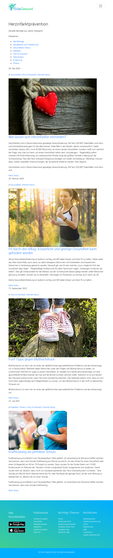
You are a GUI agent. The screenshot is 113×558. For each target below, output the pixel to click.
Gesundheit (16, 74)
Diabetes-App (63, 529)
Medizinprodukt (89, 518)
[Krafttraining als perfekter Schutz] (38, 430)
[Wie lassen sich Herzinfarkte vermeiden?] (53, 106)
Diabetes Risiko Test (66, 526)
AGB (85, 529)
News (60, 518)
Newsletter (38, 521)
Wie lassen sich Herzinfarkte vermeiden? (37, 137)
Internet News (43, 74)
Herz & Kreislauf (20, 53)
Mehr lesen (14, 175)
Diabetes (17, 50)
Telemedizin (18, 57)
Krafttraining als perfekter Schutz (32, 452)
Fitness (16, 63)
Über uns (37, 532)
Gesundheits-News (21, 47)
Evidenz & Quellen (40, 529)
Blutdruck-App (63, 532)
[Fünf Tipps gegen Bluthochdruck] (53, 327)
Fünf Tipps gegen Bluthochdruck (32, 359)
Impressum (87, 532)
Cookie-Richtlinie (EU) (91, 535)
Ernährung (17, 60)
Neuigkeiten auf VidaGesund (25, 44)
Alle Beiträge (18, 41)
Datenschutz (88, 526)
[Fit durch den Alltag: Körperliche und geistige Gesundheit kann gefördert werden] (53, 217)
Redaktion (37, 526)
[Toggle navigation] (100, 6)
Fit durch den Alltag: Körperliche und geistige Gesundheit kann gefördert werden (53, 251)
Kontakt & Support (41, 518)
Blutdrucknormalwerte (67, 524)
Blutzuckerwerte (64, 521)
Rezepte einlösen (40, 524)
